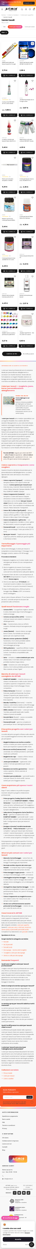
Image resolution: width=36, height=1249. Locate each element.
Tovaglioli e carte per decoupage (14, 953)
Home (3, 15)
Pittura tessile (8, 1073)
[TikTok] (28, 1193)
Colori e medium (13, 15)
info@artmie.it (8, 1179)
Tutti (4, 27)
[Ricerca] (22, 9)
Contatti (4, 1147)
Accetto (18, 1239)
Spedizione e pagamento (10, 1116)
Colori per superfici (26, 15)
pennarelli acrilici (23, 929)
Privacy (4, 1128)
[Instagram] (19, 1193)
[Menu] (2, 9)
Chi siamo (5, 1138)
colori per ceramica (24, 927)
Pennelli (6, 942)
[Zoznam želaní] (30, 9)
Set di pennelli (8, 944)
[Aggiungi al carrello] (9, 75)
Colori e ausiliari (8, 1078)
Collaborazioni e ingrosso (10, 1141)
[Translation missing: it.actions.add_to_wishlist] (15, 43)
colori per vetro (13, 927)
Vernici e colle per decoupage (13, 955)
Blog (3, 1150)
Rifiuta (5, 1244)
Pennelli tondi (8, 947)
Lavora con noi (7, 1144)
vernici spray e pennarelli (9, 929)
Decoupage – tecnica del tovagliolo (15, 950)
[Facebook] (15, 1193)
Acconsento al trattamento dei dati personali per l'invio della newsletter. (14, 1102)
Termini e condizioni (8, 1125)
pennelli (24, 932)
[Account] (26, 9)
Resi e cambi (6, 1119)
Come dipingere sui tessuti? (22, 399)
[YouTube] (24, 1193)
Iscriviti (29, 1097)
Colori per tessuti (15, 27)
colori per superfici (23, 925)
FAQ (3, 1122)
